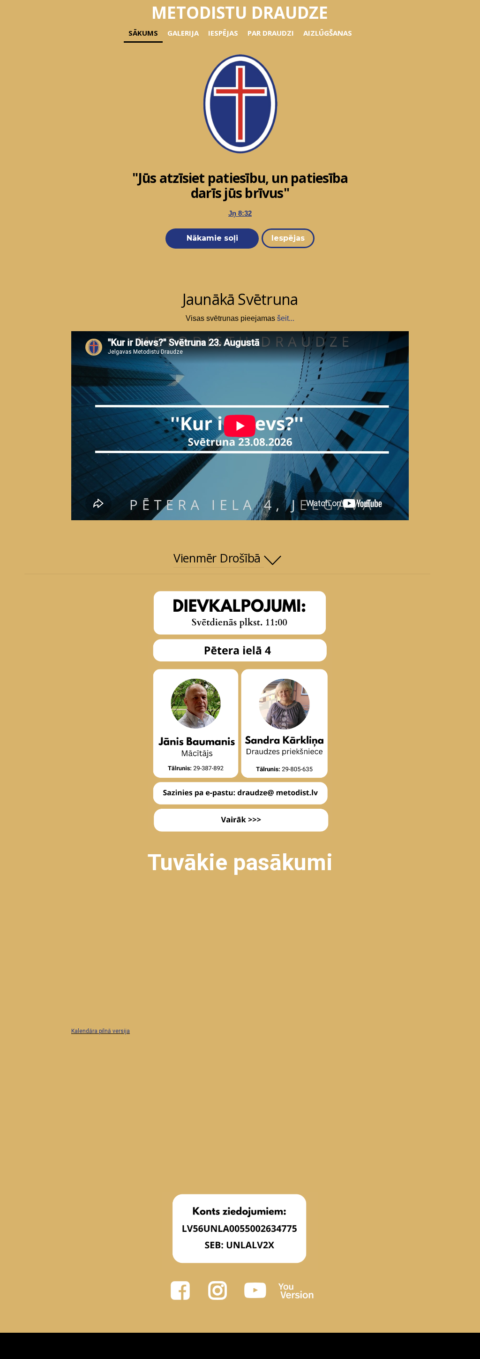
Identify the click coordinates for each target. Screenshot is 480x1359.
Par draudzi (271, 33)
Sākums (143, 33)
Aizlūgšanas (327, 33)
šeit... (285, 318)
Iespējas (223, 33)
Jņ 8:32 (240, 213)
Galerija (183, 33)
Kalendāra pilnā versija (100, 1031)
